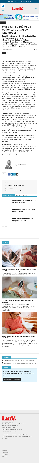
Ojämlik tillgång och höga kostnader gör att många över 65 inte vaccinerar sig (19, 270)
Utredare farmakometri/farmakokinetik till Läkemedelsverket (20, 363)
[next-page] (6, 227)
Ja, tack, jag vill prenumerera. (12, 379)
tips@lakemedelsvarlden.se (9, 431)
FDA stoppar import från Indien (14, 185)
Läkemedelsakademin (25, 1)
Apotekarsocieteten (13, 1)
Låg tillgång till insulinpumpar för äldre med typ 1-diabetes (18, 301)
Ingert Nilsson (20, 165)
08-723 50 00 (12, 427)
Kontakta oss (5, 452)
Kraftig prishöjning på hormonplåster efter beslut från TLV (18, 337)
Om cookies (5, 454)
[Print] (17, 174)
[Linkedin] (12, 174)
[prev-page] (3, 227)
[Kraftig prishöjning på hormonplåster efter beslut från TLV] (19, 334)
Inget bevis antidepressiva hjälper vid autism (22, 219)
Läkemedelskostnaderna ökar (14, 191)
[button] (3, 9)
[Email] (14, 174)
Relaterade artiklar (8, 195)
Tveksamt (9, 53)
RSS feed (4, 456)
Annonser (4, 450)
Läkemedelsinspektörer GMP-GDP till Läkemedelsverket (19, 360)
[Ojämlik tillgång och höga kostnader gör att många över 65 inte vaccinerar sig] (19, 267)
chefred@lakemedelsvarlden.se (14, 429)
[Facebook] (9, 174)
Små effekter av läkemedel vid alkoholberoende (24, 201)
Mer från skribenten (21, 195)
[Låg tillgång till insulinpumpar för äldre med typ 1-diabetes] (19, 298)
